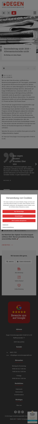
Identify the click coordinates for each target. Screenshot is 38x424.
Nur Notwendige (19, 211)
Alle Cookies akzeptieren (19, 220)
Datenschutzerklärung (8, 227)
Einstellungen (19, 216)
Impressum (5, 224)
